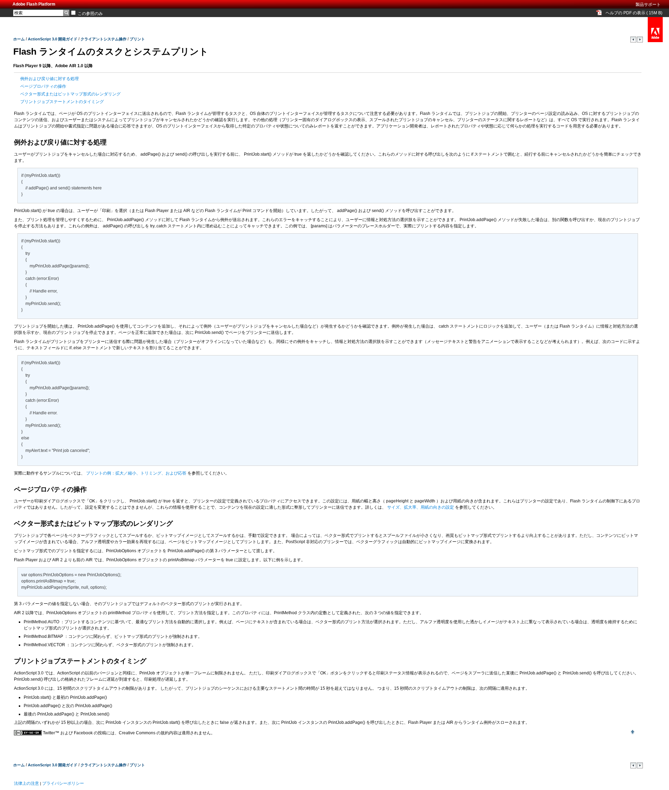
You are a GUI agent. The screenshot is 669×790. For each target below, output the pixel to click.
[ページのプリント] (633, 41)
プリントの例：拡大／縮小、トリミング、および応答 (136, 473)
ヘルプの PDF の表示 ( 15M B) (634, 12)
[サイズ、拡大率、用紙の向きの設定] (640, 41)
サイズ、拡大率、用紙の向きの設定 (421, 507)
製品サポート (648, 4)
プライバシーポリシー (63, 783)
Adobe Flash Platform (34, 4)
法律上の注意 (26, 783)
